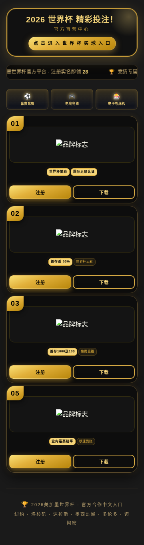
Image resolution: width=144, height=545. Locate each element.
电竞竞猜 (72, 99)
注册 (40, 192)
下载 (104, 192)
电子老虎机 (116, 99)
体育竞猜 (27, 99)
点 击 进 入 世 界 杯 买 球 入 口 (72, 43)
